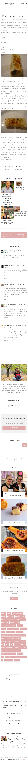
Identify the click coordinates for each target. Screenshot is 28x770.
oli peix (18, 638)
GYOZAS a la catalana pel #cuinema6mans (21, 213)
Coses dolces (4, 623)
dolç (14, 626)
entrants (9, 629)
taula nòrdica (5, 654)
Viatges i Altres (9, 660)
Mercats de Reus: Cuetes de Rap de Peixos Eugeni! (14, 494)
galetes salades (5, 635)
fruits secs (19, 632)
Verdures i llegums (15, 657)
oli (13, 638)
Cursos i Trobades (6, 626)
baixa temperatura (18, 613)
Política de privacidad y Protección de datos (15, 706)
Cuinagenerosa (9, 325)
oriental (3, 641)
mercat (3, 638)
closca (3, 619)
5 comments (22, 20)
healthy (19, 635)
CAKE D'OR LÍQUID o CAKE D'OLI (21, 188)
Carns (22, 616)
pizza (7, 644)
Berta (6, 251)
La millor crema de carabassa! (14, 550)
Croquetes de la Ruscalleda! (14, 578)
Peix (2, 644)
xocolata (17, 660)
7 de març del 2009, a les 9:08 (15, 306)
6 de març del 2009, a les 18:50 (14, 252)
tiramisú (20, 654)
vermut (24, 657)
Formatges (23, 629)
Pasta (23, 641)
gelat (13, 635)
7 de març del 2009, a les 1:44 (14, 285)
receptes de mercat (6, 648)
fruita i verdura (11, 632)
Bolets (17, 616)
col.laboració (10, 619)
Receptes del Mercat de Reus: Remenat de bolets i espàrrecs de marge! (7, 199)
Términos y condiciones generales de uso (14, 702)
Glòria (6, 265)
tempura (13, 654)
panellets (17, 641)
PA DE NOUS (13, 758)
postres (23, 644)
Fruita (2, 632)
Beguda (3, 616)
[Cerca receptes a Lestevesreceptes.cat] (14, 679)
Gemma (7, 305)
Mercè (6, 284)
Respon (6, 260)
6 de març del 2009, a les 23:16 (14, 266)
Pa (12, 641)
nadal (8, 638)
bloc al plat (10, 616)
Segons (8, 651)
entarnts (20, 626)
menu (24, 635)
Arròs (9, 613)
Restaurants (17, 648)
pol (11, 644)
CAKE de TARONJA (14, 523)
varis (7, 657)
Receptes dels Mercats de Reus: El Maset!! (7, 222)
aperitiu (3, 613)
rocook (24, 648)
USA (2, 657)
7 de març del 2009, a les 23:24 (15, 326)
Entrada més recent (7, 235)
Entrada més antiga (21, 235)
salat (2, 651)
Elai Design (25, 759)
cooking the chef (21, 619)
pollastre (16, 644)
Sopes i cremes (16, 651)
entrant (3, 629)
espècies (16, 629)
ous (9, 641)
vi (1, 660)
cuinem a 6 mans (14, 623)
